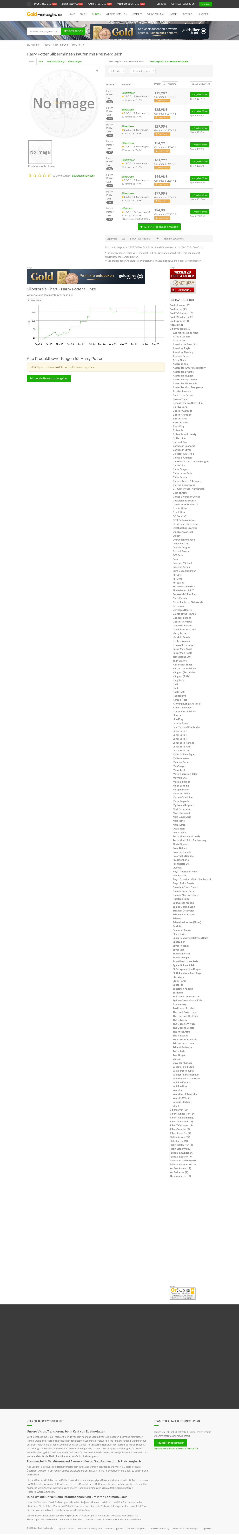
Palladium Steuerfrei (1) (183, 1164)
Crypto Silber (180, 508)
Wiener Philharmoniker (186, 1074)
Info (41, 61)
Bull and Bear (180, 441)
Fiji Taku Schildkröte (184, 586)
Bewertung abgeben (82, 175)
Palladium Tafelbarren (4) (183, 1160)
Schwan (177, 918)
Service (187, 14)
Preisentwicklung (55, 61)
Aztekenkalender (182, 391)
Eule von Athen (181, 566)
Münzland (127, 208)
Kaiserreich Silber (182, 664)
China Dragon (180, 469)
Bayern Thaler (180, 398)
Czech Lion (179, 512)
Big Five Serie (180, 406)
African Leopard (182, 336)
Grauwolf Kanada (182, 625)
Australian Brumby (183, 371)
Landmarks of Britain (184, 711)
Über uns (161, 4)
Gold (83, 14)
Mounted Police (181, 793)
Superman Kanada (183, 988)
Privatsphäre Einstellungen (185, 1528)
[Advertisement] (191, 1232)
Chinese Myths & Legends (187, 481)
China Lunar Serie (182, 473)
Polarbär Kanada (182, 851)
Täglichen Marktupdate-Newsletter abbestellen (176, 1448)
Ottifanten (179, 828)
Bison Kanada (180, 422)
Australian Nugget (183, 375)
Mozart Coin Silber (183, 797)
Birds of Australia (182, 410)
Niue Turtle (179, 824)
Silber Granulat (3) (180, 1129)
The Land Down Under (185, 1012)
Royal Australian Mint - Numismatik (186, 873)
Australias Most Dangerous (188, 387)
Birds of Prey (180, 418)
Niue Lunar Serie (182, 816)
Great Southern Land (184, 629)
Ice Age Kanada (181, 641)
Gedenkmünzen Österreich (188, 602)
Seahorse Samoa (182, 930)
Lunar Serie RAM (182, 746)
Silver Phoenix (181, 945)
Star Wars (178, 976)
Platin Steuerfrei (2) (180, 1148)
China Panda (180, 477)
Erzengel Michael (182, 563)
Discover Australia (183, 531)
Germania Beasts (182, 609)
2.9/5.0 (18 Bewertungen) (136, 96)
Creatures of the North (185, 504)
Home (71, 14)
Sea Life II (178, 926)
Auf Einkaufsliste (202, 84)
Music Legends (181, 801)
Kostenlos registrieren (182, 4)
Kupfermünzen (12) (180, 1168)
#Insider (203, 14)
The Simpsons (180, 1035)
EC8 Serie (178, 555)
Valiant (177, 1058)
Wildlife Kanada (182, 1082)
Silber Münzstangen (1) (182, 1117)
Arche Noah (179, 359)
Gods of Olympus (182, 621)
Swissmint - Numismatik (186, 996)
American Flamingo (183, 352)
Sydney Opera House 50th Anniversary (187, 1002)
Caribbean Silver (182, 449)
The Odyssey (180, 1019)
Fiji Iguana (178, 582)
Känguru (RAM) (181, 676)
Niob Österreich (182, 812)
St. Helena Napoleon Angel (187, 973)
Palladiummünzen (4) (181, 1152)
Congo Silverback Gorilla (186, 496)
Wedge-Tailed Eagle (183, 1066)
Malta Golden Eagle (183, 754)
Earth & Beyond (181, 551)
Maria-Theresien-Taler (185, 773)
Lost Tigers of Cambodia (186, 727)
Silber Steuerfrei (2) (180, 1133)
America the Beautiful (185, 344)
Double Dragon (181, 547)
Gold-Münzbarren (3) (181, 316)
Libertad (177, 715)
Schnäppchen (155, 14)
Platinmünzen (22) (180, 1137)
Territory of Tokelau (183, 1008)
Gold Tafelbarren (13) (181, 313)
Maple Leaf (179, 769)
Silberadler (179, 941)
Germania (178, 605)
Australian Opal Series (185, 379)
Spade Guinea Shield (184, 965)
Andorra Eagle (181, 356)
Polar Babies (180, 848)
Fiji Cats (177, 574)
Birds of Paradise (182, 414)
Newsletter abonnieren (170, 1442)
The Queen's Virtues (184, 1023)
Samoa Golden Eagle (184, 906)
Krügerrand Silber (183, 707)
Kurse (173, 14)
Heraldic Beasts (181, 637)
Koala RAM (179, 691)
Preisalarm (171, 84)
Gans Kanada (180, 598)
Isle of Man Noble (182, 652)
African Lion (179, 340)
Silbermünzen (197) (180, 328)
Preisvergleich (73, 31)
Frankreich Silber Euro (185, 594)
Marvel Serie (180, 777)
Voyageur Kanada (183, 1062)
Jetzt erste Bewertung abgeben (49, 378)
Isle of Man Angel (182, 648)
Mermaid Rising (181, 781)
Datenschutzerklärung (158, 1528)
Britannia (178, 430)
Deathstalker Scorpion (185, 527)
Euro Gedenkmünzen (184, 570)
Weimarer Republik (183, 1070)
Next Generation (182, 809)
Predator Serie (181, 859)
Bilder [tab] (32, 61)
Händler (137, 14)
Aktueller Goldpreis (136, 1528)
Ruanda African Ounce (185, 887)
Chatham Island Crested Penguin (191, 461)
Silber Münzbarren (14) (182, 1113)
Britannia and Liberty (184, 434)
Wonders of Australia (185, 1094)
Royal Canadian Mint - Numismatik (192, 879)
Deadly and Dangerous (185, 523)
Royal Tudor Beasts (183, 883)
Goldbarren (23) (178, 309)
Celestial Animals (182, 457)
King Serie (178, 680)
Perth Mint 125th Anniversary (189, 840)
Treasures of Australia (185, 1039)
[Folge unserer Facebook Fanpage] (28, 4)
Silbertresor (128, 92)
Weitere (115, 14)
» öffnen (199, 94)
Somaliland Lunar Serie (185, 961)
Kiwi (175, 684)
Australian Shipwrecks (185, 383)
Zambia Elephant (182, 1101)
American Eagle (181, 348)
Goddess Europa (182, 617)
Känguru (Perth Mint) (185, 672)
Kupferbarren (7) (179, 1172)
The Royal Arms (181, 1031)
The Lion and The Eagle (185, 1015)
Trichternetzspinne (183, 1043)
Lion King (178, 719)
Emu (175, 559)
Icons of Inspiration (183, 645)
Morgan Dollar (181, 789)
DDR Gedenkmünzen (184, 520)
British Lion (179, 438)
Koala (176, 687)
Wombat (178, 1090)
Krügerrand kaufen (65, 1528)
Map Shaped (179, 766)
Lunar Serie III (180, 738)
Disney (176, 535)
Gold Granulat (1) (179, 320)
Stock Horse (179, 980)
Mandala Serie (181, 762)
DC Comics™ (180, 516)
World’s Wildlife (182, 1097)
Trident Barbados (182, 1047)
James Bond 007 (182, 656)
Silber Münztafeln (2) (181, 1121)
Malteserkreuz (181, 758)
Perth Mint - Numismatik (186, 836)
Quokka (177, 867)
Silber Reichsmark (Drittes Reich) (191, 937)
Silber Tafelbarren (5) (181, 1125)
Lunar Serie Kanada (183, 742)
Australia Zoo (180, 363)
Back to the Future (183, 395)
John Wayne (180, 660)
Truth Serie (179, 1051)
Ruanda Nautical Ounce (186, 894)
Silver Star (178, 949)
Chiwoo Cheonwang (184, 484)
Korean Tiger (180, 699)
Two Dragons (180, 1055)
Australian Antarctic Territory (189, 367)
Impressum (207, 1528)
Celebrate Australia (183, 453)
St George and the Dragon (187, 969)
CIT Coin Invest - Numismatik (189, 488)
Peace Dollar (180, 832)
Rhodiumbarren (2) (180, 1176)
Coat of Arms (180, 492)
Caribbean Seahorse (184, 445)
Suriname (178, 992)
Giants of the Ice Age (184, 613)
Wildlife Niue (180, 1086)
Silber (96, 14)
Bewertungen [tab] (75, 61)
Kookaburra (179, 695)
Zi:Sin (176, 1105)
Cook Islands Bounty (184, 500)
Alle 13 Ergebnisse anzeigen (160, 226)
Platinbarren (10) (179, 1140)
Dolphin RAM (180, 543)
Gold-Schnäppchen (114, 1528)
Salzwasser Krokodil (184, 902)
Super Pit (178, 984)
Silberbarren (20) (179, 1109)
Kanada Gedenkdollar (185, 668)
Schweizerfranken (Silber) (187, 922)
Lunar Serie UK (181, 750)
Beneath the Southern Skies (188, 402)
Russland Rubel (181, 898)
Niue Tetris (179, 820)
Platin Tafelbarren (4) (181, 1144)
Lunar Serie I (180, 730)
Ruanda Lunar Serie (183, 891)
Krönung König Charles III (187, 703)
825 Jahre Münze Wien (186, 332)
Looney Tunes (180, 723)
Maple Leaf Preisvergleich (90, 1528)
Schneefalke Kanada (184, 914)
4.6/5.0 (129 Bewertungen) (137, 212)
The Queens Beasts (183, 1027)
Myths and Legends (183, 805)
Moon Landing (181, 785)
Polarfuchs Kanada (183, 855)
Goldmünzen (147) (180, 305)
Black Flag (178, 426)
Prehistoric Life (181, 863)
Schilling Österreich (183, 910)
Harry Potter (180, 633)
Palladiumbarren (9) (181, 1156)
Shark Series (179, 933)
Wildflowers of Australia (186, 1078)
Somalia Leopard (182, 957)
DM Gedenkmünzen (184, 539)
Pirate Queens (181, 844)
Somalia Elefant (181, 953)
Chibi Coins (179, 465)
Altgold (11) (176, 324)
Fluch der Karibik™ (183, 590)
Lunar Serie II (180, 734)
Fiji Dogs (177, 578)
